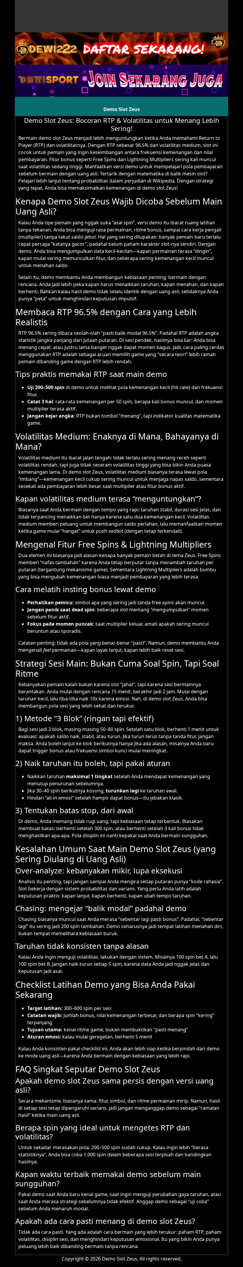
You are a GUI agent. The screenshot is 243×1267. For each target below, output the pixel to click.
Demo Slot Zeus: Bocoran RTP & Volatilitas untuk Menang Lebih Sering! (121, 124)
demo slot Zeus (56, 138)
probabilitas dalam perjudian (113, 180)
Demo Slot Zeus (121, 109)
